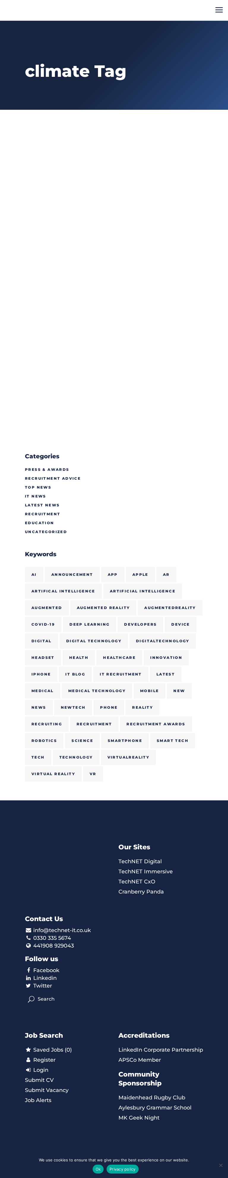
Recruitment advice (53, 478)
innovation (166, 657)
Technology (76, 757)
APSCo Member (139, 1060)
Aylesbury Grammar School (154, 1107)
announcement (72, 574)
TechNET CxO (136, 881)
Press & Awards (47, 469)
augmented (46, 607)
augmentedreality (170, 607)
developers (140, 624)
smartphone (125, 740)
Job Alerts (38, 1100)
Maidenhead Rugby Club (151, 1097)
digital (41, 641)
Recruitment (42, 514)
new (179, 691)
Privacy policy (123, 1169)
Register (44, 1060)
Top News (38, 487)
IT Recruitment (121, 674)
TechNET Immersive (145, 871)
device (180, 624)
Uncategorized (46, 532)
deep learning (89, 624)
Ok (98, 1169)
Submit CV (39, 1080)
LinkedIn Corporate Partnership (160, 1050)
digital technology (93, 641)
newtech (73, 707)
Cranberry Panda (141, 891)
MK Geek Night (138, 1118)
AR (166, 574)
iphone (41, 674)
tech (38, 757)
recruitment (94, 724)
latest (165, 674)
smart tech (173, 740)
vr (93, 774)
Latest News (42, 505)
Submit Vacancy (47, 1090)
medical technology (97, 691)
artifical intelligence (63, 591)
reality (142, 707)
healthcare (119, 657)
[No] (221, 1165)
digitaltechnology (162, 641)
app (113, 574)
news (38, 707)
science (82, 740)
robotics (44, 740)
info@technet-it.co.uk (62, 930)
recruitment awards (155, 724)
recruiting (46, 724)
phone (109, 707)
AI (34, 574)
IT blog (75, 674)
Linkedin (45, 978)
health (78, 657)
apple (140, 574)
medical (42, 691)
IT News (35, 496)
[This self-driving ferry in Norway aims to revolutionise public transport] (67, 164)
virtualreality (128, 757)
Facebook (46, 970)
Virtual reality (53, 774)
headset (43, 657)
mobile (149, 691)
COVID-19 (43, 624)
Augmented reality (103, 607)
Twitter (42, 986)
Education (39, 523)
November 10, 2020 (47, 218)
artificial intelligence (142, 591)
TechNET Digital (140, 861)
